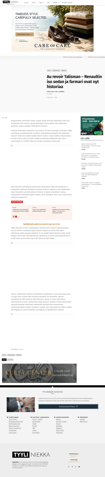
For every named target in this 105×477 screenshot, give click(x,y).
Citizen (34, 207)
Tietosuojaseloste (74, 462)
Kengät (34, 424)
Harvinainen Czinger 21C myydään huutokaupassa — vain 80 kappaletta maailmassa (91, 184)
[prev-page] (14, 217)
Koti (3, 117)
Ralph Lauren (60, 430)
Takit (33, 428)
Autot (49, 70)
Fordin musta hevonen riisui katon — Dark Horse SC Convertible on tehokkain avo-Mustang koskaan (91, 155)
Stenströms (59, 432)
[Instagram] (72, 467)
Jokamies (82, 419)
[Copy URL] (66, 101)
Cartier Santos (13, 419)
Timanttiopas (13, 430)
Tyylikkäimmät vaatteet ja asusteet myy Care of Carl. (41, 224)
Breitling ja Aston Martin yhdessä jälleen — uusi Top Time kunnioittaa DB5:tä (61, 211)
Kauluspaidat (36, 421)
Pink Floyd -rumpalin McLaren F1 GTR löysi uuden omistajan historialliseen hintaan (91, 165)
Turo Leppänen (59, 91)
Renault (64, 70)
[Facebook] (48, 101)
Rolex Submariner (14, 426)
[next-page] (16, 217)
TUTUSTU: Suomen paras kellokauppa (67, 57)
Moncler (58, 424)
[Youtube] (79, 467)
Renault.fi (20, 349)
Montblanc (59, 426)
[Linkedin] (62, 101)
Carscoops (10, 359)
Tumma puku (12, 432)
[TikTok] (75, 467)
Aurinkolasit (36, 432)
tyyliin (23, 464)
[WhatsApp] (58, 101)
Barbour (58, 419)
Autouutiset (56, 70)
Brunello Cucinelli (61, 421)
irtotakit (40, 419)
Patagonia (59, 428)
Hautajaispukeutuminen (16, 421)
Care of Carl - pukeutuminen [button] (40, 417)
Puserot (34, 426)
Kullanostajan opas (14, 424)
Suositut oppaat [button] (13, 417)
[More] (69, 101)
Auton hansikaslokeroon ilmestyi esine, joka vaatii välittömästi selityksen (90, 174)
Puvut (34, 419)
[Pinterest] (55, 101)
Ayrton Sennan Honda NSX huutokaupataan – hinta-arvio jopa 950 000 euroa (90, 145)
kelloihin (45, 462)
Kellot (14, 207)
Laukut (34, 430)
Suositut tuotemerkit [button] (62, 417)
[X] (51, 101)
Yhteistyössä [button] (83, 417)
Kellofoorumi (83, 421)
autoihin (14, 464)
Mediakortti (74, 456)
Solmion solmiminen (15, 428)
